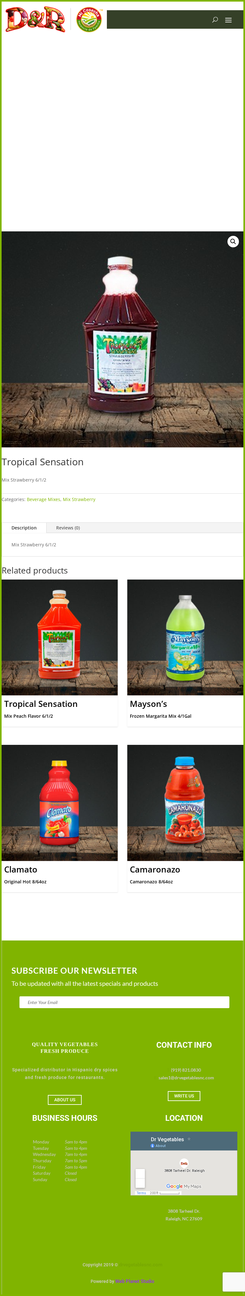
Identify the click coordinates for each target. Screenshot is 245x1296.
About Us (64, 1099)
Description (24, 528)
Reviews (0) (68, 528)
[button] (233, 241)
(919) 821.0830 (186, 1070)
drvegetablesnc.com (140, 1265)
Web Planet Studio (134, 1281)
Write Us (184, 1095)
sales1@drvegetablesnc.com (186, 1077)
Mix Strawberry (79, 499)
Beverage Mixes (43, 499)
